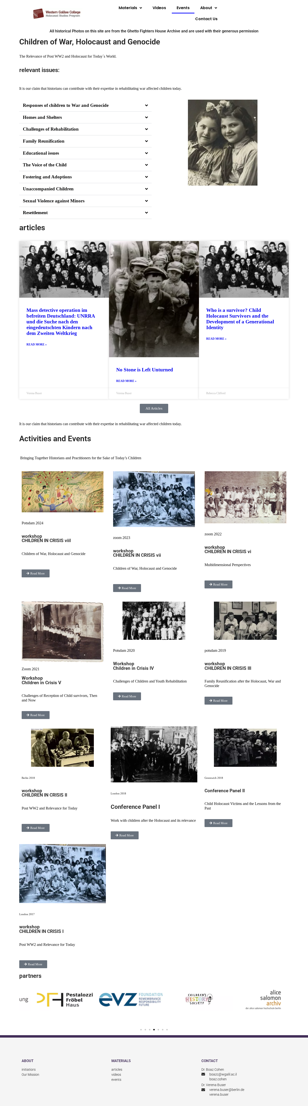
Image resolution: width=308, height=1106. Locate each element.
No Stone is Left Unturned (144, 370)
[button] (85, 106)
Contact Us (206, 19)
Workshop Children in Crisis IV (133, 666)
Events (183, 8)
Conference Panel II (225, 790)
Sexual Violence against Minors (53, 200)
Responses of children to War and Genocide (66, 105)
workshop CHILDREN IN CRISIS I (41, 929)
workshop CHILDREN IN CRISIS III (228, 666)
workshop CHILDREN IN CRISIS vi (228, 550)
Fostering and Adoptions (47, 176)
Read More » (36, 344)
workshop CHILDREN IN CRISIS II (44, 793)
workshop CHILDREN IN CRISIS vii (137, 553)
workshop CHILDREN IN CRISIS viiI (46, 539)
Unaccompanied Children (48, 188)
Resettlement (35, 212)
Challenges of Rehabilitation (51, 129)
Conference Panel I (136, 807)
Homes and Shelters (42, 117)
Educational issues (41, 153)
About (206, 8)
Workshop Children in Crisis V (41, 680)
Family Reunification (43, 141)
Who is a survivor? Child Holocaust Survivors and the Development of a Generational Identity (240, 318)
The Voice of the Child (45, 164)
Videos (159, 8)
